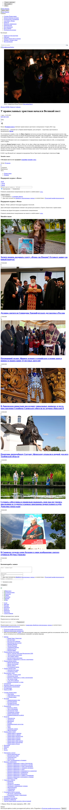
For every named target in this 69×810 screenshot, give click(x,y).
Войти (12, 47)
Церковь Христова (9, 796)
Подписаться (20, 622)
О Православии (11, 697)
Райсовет (6, 37)
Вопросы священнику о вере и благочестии (19, 763)
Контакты (7, 607)
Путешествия (8, 688)
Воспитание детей (9, 673)
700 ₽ (2, 181)
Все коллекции (8, 41)
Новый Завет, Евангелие (14, 638)
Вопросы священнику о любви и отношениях (20, 775)
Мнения (6, 747)
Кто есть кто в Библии (13, 641)
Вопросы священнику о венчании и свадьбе (20, 765)
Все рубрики (7, 28)
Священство (10, 790)
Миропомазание (12, 787)
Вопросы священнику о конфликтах (17, 772)
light (2, 116)
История (6, 698)
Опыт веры (10, 694)
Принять (64, 808)
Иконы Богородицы (13, 662)
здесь (41, 191)
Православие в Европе (13, 739)
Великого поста (10, 127)
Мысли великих (12, 730)
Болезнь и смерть (12, 707)
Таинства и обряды (9, 780)
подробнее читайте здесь (28, 159)
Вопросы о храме (12, 778)
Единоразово (6, 189)
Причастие (10, 783)
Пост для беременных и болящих (16, 760)
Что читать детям (12, 679)
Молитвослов (8, 25)
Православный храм (10, 668)
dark (4, 116)
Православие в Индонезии (15, 742)
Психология (7, 706)
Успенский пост (12, 757)
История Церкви (12, 701)
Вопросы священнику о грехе (15, 769)
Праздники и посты (9, 752)
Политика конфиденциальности (13, 629)
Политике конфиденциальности (51, 808)
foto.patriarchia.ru (28, 104)
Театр (9, 727)
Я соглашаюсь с (13, 196)
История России (12, 703)
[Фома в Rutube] (6, 598)
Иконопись (10, 721)
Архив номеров (8, 613)
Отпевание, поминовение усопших (17, 786)
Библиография (11, 650)
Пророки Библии (12, 644)
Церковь (6, 175)
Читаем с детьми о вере (10, 40)
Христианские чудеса (13, 695)
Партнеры (7, 612)
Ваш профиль (8, 4)
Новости (6, 22)
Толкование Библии (13, 647)
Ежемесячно (16, 189)
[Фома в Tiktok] (6, 595)
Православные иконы (10, 661)
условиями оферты (17, 196)
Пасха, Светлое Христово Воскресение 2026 (20, 653)
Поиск (6, 5)
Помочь (7, 8)
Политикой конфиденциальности (54, 198)
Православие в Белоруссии (15, 736)
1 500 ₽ (3, 183)
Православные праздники (11, 652)
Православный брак (13, 713)
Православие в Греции (13, 738)
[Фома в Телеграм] (7, 594)
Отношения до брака (13, 712)
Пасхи (11, 131)
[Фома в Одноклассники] (9, 592)
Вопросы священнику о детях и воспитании (20, 677)
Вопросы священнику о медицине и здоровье (20, 777)
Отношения (7, 683)
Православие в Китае (13, 744)
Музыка (9, 722)
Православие (8, 173)
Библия (6, 637)
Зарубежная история (13, 704)
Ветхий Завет (11, 640)
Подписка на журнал (10, 30)
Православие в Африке (14, 735)
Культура (6, 716)
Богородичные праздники (14, 658)
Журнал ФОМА (5, 107)
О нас (5, 603)
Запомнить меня (7, 582)
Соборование (11, 789)
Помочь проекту (5, 194)
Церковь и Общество (10, 799)
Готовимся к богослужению (12, 792)
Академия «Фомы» (9, 21)
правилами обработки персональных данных (39, 625)
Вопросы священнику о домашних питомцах (20, 768)
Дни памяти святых (13, 656)
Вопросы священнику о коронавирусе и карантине (22, 771)
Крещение (10, 781)
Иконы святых (11, 665)
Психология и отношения (11, 19)
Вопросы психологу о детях (15, 682)
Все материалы (8, 27)
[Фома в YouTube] (7, 597)
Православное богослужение (12, 38)
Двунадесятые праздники (14, 655)
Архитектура (11, 718)
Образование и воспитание (12, 686)
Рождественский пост (13, 754)
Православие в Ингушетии (15, 741)
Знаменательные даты (13, 700)
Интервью (7, 745)
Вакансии (7, 610)
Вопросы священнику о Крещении (17, 774)
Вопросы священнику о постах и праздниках (20, 659)
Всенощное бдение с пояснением (17, 795)
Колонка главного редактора (12, 685)
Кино (9, 725)
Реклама (6, 606)
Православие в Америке (14, 733)
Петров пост (11, 758)
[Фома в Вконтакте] (7, 591)
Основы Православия (10, 16)
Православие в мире (10, 731)
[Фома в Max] (6, 600)
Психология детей (12, 676)
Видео (6, 750)
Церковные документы (10, 798)
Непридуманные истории (11, 18)
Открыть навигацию (10, 2)
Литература (10, 719)
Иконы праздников (12, 664)
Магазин (6, 604)
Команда (6, 609)
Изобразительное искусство (15, 724)
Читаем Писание (12, 646)
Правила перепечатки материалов (14, 631)
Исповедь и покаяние (13, 784)
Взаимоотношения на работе (15, 715)
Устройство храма (12, 671)
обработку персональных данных (25, 198)
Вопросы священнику (10, 24)
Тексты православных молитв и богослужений (17, 801)
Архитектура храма (13, 670)
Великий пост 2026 (13, 755)
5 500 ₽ (3, 185)
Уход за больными (12, 709)
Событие (18, 107)
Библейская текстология (14, 643)
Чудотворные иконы (13, 667)
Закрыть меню (5, 10)
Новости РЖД (8, 689)
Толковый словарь (12, 728)
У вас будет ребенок (13, 680)
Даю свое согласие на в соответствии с (33, 198)
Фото (5, 748)
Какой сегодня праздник (11, 35)
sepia (7, 116)
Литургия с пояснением (14, 793)
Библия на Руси (11, 649)
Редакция (7, 163)
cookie (19, 632)
